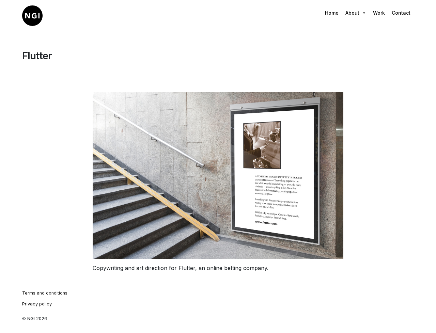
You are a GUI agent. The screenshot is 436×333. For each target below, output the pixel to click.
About (352, 13)
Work (379, 13)
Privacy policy (37, 303)
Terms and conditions (44, 293)
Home (332, 13)
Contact (401, 13)
